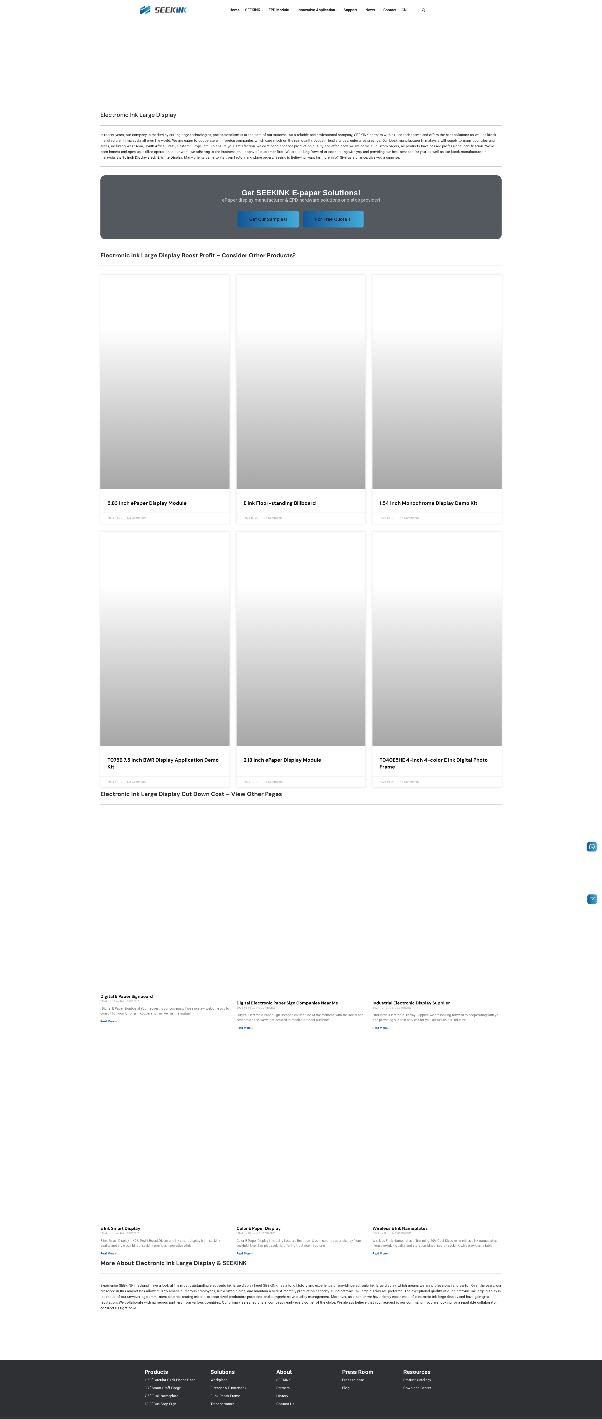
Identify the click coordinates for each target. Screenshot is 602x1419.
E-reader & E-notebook (228, 1388)
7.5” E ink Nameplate (161, 1396)
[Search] (423, 10)
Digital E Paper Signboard (126, 996)
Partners (283, 1388)
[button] (262, 10)
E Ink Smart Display (120, 1228)
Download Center (417, 1388)
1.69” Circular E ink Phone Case (170, 1380)
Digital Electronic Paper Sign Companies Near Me (287, 1003)
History (282, 1396)
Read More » (108, 1021)
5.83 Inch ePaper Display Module (147, 503)
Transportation (222, 1404)
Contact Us (285, 1404)
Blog (345, 1388)
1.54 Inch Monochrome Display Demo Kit (428, 503)
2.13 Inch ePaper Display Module (282, 760)
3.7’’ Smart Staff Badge (163, 1388)
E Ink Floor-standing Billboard (280, 503)
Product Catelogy (417, 1380)
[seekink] (163, 10)
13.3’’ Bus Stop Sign (160, 1404)
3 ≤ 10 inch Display (132, 157)
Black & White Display (164, 157)
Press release (353, 1380)
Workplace (219, 1380)
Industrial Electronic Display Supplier (411, 1003)
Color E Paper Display (259, 1228)
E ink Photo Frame (225, 1396)
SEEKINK (283, 1380)
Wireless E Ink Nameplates (400, 1228)
